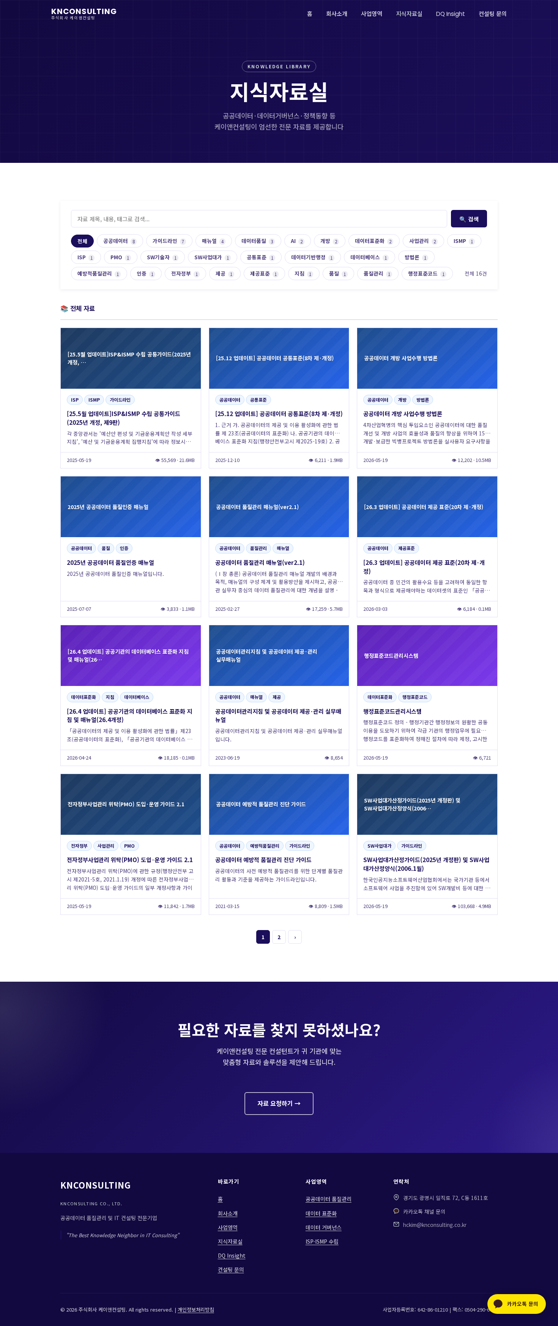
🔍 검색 (469, 219)
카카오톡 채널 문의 (424, 1211)
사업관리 (422, 240)
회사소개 (336, 14)
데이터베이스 (368, 257)
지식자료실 (409, 14)
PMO (119, 257)
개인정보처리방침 (196, 1309)
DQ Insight (450, 14)
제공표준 (263, 273)
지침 (303, 273)
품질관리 (377, 273)
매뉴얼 (213, 240)
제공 (224, 273)
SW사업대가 (211, 257)
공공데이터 (119, 240)
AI (297, 240)
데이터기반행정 (312, 257)
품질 (337, 273)
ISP (85, 257)
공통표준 (260, 257)
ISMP (463, 240)
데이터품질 (257, 240)
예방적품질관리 (98, 273)
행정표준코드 (426, 273)
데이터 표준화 (321, 1213)
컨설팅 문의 (493, 14)
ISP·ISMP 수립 (322, 1241)
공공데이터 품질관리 (329, 1199)
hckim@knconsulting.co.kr (435, 1224)
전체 (82, 241)
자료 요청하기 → (279, 1103)
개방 (328, 240)
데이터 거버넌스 (324, 1227)
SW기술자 (162, 257)
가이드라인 (168, 240)
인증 (145, 273)
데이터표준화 (373, 240)
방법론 (415, 257)
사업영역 (371, 14)
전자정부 (184, 273)
